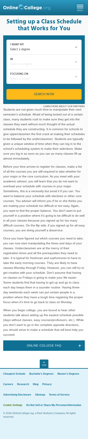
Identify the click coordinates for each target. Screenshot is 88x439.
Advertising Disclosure (17, 394)
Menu (80, 10)
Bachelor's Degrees (41, 373)
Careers (8, 384)
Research (23, 384)
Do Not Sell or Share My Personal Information (53, 405)
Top (44, 365)
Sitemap (40, 394)
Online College (26, 8)
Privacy (47, 384)
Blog (35, 384)
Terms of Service (59, 394)
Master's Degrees (68, 373)
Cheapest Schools (14, 373)
